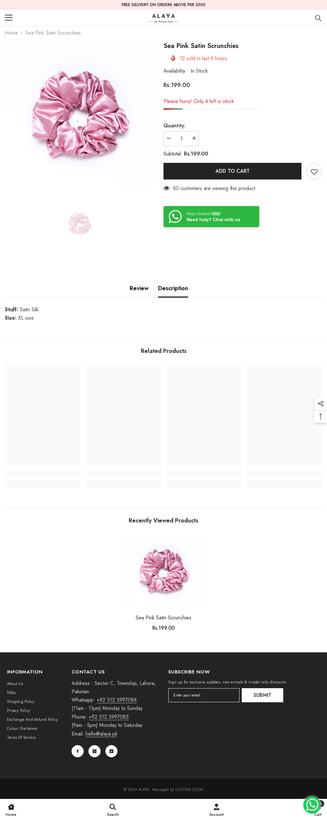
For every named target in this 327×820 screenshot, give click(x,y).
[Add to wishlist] (314, 171)
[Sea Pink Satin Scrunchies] (164, 572)
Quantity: (175, 125)
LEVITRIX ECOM (189, 789)
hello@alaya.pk (102, 733)
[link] (42, 473)
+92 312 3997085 (109, 716)
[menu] (8, 17)
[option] (79, 116)
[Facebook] (78, 751)
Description (173, 288)
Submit (262, 695)
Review (139, 288)
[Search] (318, 18)
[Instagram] (94, 751)
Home (11, 32)
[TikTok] (111, 751)
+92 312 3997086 (117, 700)
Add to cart (233, 171)
